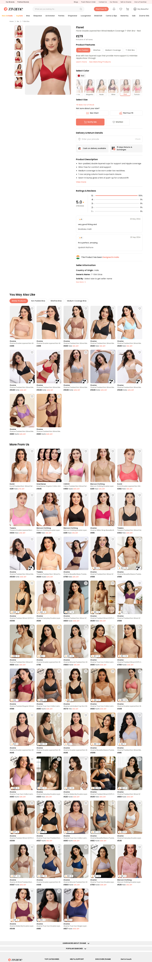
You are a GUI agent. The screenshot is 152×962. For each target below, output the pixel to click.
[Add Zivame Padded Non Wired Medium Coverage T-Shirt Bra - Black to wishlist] (32, 352)
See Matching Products (100, 61)
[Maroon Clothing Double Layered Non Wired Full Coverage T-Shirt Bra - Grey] (49, 509)
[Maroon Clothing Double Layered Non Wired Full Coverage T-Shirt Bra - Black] (76, 509)
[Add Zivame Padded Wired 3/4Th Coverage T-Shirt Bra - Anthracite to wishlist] (32, 583)
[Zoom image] (48, 60)
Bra (18, 21)
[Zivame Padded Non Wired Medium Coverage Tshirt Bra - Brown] (49, 410)
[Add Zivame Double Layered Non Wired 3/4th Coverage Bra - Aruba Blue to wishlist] (113, 891)
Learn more (81, 61)
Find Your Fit (128, 113)
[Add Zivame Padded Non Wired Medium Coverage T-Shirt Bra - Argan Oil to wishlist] (86, 308)
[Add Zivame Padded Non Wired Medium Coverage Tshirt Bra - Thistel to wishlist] (140, 715)
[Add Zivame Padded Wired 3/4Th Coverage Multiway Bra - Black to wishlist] (113, 759)
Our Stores (114, 2)
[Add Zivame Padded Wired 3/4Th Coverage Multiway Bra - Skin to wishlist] (113, 583)
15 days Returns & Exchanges (124, 148)
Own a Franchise (140, 2)
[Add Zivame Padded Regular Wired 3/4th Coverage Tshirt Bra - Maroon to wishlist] (32, 671)
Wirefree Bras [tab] (56, 301)
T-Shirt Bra (25, 21)
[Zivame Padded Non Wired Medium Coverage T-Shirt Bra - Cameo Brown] (102, 366)
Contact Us (103, 2)
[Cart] (128, 9)
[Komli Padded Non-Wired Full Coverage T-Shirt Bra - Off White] (22, 465)
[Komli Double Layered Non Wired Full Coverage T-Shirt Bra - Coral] (129, 465)
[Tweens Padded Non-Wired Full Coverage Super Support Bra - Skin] (49, 553)
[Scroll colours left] (78, 87)
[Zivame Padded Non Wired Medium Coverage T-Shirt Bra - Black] (22, 366)
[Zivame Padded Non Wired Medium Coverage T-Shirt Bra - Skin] (129, 366)
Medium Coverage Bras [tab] (76, 301)
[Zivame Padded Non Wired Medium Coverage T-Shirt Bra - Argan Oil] (76, 322)
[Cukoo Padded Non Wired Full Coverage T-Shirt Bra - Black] (76, 465)
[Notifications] (114, 9)
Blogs (76, 2)
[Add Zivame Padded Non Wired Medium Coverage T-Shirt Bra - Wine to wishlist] (59, 352)
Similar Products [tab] (19, 301)
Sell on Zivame (126, 2)
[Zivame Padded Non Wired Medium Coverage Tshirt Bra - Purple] (22, 410)
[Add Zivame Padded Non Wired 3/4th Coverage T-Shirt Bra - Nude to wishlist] (86, 583)
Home (12, 21)
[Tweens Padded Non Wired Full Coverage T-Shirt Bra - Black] (129, 509)
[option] (18, 31)
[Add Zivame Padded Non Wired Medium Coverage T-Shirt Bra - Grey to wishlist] (86, 352)
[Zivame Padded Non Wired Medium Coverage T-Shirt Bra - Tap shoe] (102, 322)
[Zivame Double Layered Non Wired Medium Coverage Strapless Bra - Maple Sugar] (22, 322)
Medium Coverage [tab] (113, 50)
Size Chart (94, 113)
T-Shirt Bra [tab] (130, 50)
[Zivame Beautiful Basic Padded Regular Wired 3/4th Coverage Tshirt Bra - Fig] (76, 553)
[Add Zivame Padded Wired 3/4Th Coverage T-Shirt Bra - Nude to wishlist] (140, 627)
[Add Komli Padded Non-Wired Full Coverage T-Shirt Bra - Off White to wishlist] (32, 451)
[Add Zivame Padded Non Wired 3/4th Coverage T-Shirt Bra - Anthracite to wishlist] (140, 759)
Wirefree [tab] (96, 50)
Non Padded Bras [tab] (38, 301)
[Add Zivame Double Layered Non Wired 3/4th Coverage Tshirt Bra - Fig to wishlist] (32, 715)
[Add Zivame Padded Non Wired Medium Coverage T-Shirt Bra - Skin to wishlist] (140, 352)
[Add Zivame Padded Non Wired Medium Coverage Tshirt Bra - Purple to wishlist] (32, 396)
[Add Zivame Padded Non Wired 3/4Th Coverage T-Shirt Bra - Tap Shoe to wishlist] (113, 539)
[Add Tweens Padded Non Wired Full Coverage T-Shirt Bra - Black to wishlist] (140, 495)
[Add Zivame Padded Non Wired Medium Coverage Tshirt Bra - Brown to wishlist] (59, 396)
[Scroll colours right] (139, 87)
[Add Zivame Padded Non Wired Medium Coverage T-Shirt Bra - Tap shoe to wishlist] (113, 308)
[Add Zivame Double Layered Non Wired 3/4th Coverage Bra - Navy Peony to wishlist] (59, 847)
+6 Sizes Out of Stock (85, 105)
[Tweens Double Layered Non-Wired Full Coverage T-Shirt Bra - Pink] (22, 509)
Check (137, 139)
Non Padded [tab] (83, 50)
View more (81, 182)
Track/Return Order (88, 2)
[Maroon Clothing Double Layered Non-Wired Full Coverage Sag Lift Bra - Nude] (102, 465)
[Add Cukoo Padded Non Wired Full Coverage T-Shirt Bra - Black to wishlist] (86, 451)
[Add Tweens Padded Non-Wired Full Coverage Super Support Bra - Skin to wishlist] (59, 539)
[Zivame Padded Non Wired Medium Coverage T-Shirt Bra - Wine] (49, 366)
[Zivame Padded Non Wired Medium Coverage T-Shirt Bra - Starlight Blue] (129, 322)
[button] (81, 9)
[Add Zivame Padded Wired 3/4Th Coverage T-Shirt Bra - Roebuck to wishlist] (32, 803)
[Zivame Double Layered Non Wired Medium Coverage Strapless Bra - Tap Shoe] (49, 322)
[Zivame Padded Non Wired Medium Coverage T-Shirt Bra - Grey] (76, 366)
